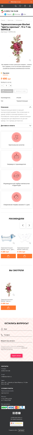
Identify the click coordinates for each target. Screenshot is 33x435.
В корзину (8, 91)
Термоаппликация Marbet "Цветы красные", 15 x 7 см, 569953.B (7, 300)
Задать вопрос (16, 355)
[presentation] (23, 225)
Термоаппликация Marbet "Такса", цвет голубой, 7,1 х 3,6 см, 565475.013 (7, 248)
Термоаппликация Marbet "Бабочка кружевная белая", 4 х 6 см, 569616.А (24, 248)
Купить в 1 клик (21, 91)
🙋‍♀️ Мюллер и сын (15, 2)
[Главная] (2, 11)
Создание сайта (13, 430)
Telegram (9, 14)
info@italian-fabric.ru (6, 376)
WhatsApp (17, 14)
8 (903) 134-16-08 (11, 11)
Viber (24, 14)
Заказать (5, 75)
